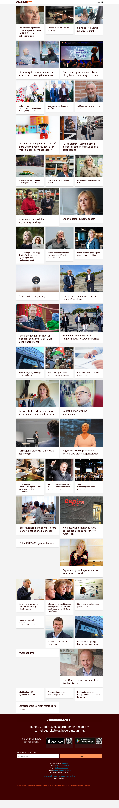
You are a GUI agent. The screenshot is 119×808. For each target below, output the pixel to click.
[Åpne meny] (102, 2)
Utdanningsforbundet (61, 768)
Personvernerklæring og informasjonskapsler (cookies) (59, 776)
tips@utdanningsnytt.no (62, 765)
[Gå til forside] (24, 2)
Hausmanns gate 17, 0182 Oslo (62, 770)
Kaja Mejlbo (65, 763)
